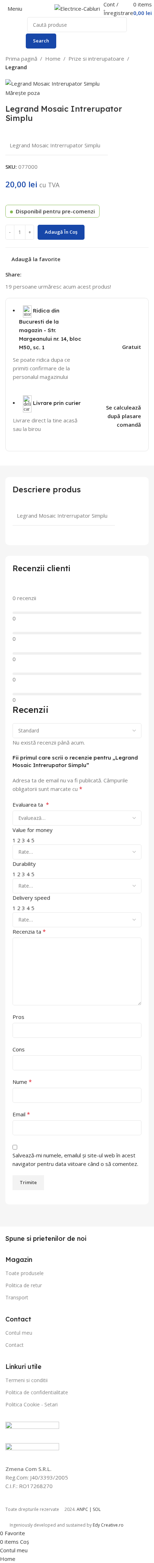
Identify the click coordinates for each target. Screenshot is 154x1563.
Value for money (33, 829)
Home (53, 58)
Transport (16, 1297)
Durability (24, 863)
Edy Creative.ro (108, 1525)
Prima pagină (21, 58)
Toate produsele (24, 1273)
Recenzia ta (29, 931)
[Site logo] (77, 7)
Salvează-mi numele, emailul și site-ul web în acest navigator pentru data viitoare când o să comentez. (75, 1159)
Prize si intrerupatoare (96, 58)
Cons (19, 1049)
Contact (14, 1344)
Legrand (16, 67)
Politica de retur (23, 1285)
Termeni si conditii (26, 1380)
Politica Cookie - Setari (31, 1404)
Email (21, 1114)
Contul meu (18, 1332)
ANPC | (85, 1509)
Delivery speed (31, 897)
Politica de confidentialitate (36, 1392)
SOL (97, 1509)
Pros (18, 1016)
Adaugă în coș (61, 232)
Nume (22, 1082)
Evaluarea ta (31, 804)
